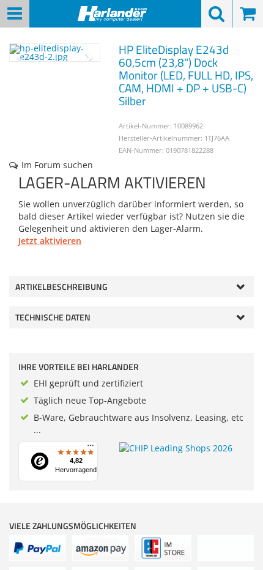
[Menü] (90, 448)
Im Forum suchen (57, 165)
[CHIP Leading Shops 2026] (175, 447)
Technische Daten (53, 317)
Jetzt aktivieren (49, 240)
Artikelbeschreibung (61, 286)
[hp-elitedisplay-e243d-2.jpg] (55, 52)
